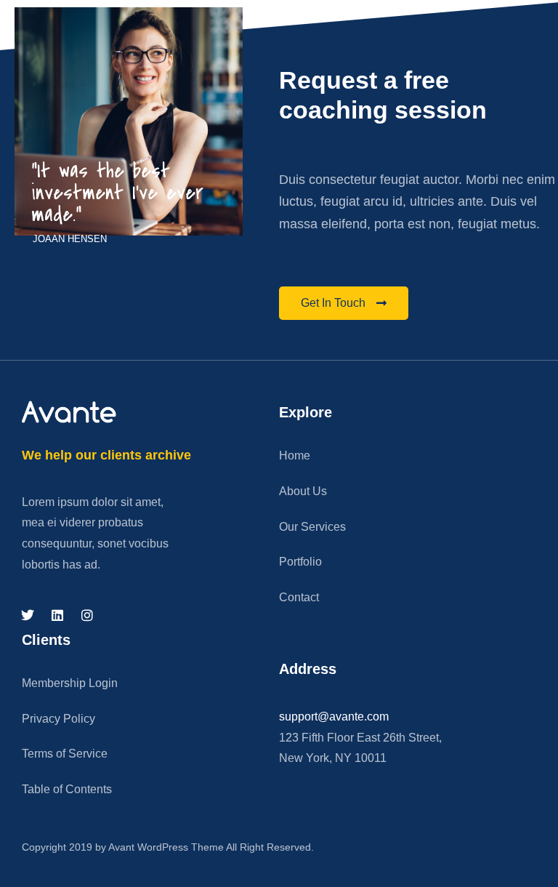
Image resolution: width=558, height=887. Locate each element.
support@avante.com (334, 716)
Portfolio (300, 561)
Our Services (312, 527)
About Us (303, 491)
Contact (299, 597)
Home (294, 455)
